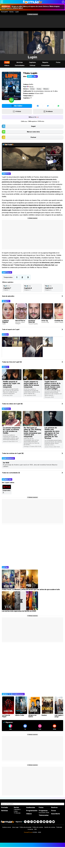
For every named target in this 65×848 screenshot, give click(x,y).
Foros (53, 811)
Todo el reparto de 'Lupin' (10, 329)
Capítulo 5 (49, 288)
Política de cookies (37, 827)
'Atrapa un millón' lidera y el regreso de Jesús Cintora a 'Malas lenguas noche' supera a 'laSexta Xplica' (30, 7)
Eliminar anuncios (33, 14)
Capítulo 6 (28, 288)
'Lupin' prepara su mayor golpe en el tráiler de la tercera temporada (31, 384)
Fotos (5, 334)
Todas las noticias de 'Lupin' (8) (12, 453)
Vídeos (5, 367)
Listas (16, 811)
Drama (39, 89)
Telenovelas (43, 815)
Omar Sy (44, 320)
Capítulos (7, 272)
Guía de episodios (8, 296)
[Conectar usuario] (63, 2)
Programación (31, 811)
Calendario (17, 809)
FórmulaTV (4, 12)
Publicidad (59, 827)
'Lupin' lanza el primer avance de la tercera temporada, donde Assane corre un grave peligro (52, 385)
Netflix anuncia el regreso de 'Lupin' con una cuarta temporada (11, 384)
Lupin (17, 12)
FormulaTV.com (28, 832)
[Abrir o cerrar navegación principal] (1, 2)
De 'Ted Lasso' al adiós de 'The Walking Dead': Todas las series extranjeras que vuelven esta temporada (32, 432)
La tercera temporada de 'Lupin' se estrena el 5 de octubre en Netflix (11, 430)
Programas (43, 811)
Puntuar (33, 137)
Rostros (54, 807)
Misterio (45, 89)
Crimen (32, 89)
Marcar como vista (33, 132)
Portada (4, 807)
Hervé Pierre (20, 320)
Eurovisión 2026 (44, 813)
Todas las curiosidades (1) (11, 473)
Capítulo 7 (7, 288)
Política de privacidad (25, 827)
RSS (35, 829)
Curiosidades (8, 458)
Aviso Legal (15, 827)
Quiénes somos (6, 827)
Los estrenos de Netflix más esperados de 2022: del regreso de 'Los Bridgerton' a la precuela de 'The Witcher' (52, 433)
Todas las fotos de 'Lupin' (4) (12, 362)
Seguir (33, 126)
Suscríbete (55, 814)
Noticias (6, 409)
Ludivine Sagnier (5, 321)
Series (11, 12)
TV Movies (17, 813)
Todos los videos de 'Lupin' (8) (12, 404)
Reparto (6, 301)
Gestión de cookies (49, 827)
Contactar (30, 829)
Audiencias (30, 807)
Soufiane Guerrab (31, 321)
